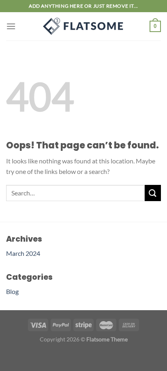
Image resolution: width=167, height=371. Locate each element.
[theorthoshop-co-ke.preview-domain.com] (83, 26)
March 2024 (23, 253)
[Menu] (11, 26)
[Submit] (153, 193)
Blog (12, 291)
